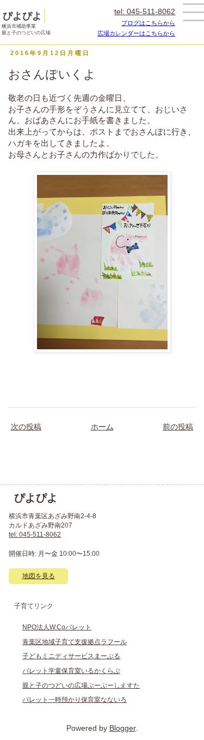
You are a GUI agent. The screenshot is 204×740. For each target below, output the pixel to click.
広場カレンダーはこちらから (136, 33)
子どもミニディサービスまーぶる (71, 656)
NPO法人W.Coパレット (56, 627)
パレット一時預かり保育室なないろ (74, 699)
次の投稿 (26, 427)
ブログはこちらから (148, 23)
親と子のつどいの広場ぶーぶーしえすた (81, 685)
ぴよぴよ (22, 15)
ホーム (102, 427)
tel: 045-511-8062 (144, 11)
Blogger (122, 728)
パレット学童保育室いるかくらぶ (71, 671)
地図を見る (38, 576)
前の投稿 (178, 427)
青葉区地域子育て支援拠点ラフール (74, 642)
